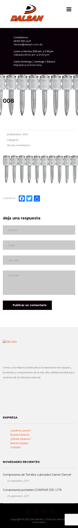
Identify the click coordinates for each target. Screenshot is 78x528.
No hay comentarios (18, 145)
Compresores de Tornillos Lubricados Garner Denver (37, 474)
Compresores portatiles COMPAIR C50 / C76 (32, 490)
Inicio (6, 87)
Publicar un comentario (30, 305)
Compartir (9, 198)
